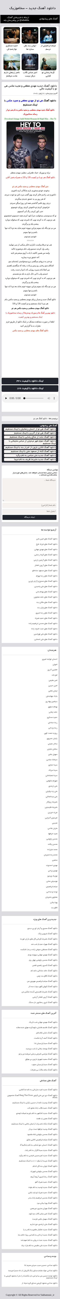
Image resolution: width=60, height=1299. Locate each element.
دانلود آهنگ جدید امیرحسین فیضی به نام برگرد (38, 1156)
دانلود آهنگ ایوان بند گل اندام (45, 1166)
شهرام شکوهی (51, 781)
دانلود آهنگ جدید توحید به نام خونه (42, 1187)
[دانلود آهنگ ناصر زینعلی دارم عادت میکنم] (12, 62)
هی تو (52, 220)
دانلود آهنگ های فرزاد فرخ (46, 544)
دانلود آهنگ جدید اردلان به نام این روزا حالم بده (37, 1235)
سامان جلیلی (52, 749)
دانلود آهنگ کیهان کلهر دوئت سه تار (42, 987)
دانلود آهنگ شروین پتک (47, 934)
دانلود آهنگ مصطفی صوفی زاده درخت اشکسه (38, 950)
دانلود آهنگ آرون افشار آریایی (44, 997)
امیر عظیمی (53, 680)
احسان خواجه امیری (49, 659)
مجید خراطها (52, 834)
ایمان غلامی (52, 691)
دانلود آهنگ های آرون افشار (45, 565)
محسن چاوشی (51, 839)
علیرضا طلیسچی (51, 807)
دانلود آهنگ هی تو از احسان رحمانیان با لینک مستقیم (31, 429)
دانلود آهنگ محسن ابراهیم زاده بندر (42, 1198)
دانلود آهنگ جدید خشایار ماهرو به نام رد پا (40, 1230)
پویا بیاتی (53, 903)
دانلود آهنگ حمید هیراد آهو (46, 1182)
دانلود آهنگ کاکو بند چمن (47, 976)
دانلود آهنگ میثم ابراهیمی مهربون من (42, 981)
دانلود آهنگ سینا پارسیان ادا (45, 1044)
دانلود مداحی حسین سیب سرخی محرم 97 (40, 1265)
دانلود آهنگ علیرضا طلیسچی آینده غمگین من (39, 992)
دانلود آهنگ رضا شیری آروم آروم (43, 1177)
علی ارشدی (52, 786)
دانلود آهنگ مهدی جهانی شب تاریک (43, 1022)
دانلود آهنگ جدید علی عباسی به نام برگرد (36, 455)
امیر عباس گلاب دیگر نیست (30, 74)
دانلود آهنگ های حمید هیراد (46, 618)
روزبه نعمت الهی (50, 733)
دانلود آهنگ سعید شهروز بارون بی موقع (41, 1059)
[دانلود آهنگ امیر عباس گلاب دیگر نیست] (30, 62)
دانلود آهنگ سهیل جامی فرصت (44, 1219)
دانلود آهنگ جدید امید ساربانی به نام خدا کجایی (38, 1090)
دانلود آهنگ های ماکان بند (46, 602)
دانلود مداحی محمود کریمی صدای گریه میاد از (39, 1283)
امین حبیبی (52, 686)
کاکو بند (54, 908)
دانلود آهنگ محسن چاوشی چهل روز (43, 960)
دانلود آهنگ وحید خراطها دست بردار (42, 1129)
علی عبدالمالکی (51, 797)
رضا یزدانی (52, 728)
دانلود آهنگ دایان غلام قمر (46, 1033)
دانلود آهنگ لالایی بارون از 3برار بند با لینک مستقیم (31, 447)
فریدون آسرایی (51, 818)
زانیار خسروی (52, 739)
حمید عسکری (52, 717)
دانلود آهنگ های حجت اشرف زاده (44, 629)
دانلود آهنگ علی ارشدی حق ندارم (43, 1224)
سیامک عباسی (51, 760)
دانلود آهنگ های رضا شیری (46, 613)
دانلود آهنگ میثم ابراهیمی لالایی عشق (41, 1140)
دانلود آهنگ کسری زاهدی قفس (44, 966)
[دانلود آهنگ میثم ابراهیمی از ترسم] (48, 35)
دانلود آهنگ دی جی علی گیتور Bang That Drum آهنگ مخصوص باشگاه (32, 1097)
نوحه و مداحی (51, 892)
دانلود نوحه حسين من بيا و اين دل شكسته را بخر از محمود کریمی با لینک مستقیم (30, 1277)
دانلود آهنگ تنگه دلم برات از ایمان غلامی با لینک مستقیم (34, 1124)
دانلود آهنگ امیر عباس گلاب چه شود (43, 1214)
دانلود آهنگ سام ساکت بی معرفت (43, 1070)
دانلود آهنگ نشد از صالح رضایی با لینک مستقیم (33, 437)
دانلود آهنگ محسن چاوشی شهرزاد (43, 1172)
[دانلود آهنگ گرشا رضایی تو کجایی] (48, 62)
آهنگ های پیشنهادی (48, 19)
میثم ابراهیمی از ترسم (48, 48)
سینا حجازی (52, 765)
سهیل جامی (52, 755)
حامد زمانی (53, 712)
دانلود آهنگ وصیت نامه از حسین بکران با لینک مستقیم (34, 1103)
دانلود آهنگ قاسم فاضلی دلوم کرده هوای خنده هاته (36, 1028)
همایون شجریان (51, 897)
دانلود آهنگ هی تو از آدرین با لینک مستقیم (35, 433)
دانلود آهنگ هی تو (40, 418)
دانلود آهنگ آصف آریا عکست (45, 1038)
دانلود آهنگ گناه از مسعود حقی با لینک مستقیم (33, 451)
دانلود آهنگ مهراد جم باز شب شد (44, 944)
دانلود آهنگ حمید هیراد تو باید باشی (42, 1193)
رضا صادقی (52, 723)
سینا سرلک (52, 770)
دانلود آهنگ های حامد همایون (45, 597)
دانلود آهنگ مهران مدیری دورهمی (43, 1209)
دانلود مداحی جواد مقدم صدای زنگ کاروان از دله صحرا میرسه (32, 1271)
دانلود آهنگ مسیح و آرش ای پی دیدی (42, 929)
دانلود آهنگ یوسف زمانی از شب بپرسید (41, 1049)
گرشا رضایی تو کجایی (48, 74)
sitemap (54, 25)
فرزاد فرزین (52, 813)
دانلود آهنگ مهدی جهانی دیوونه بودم (42, 955)
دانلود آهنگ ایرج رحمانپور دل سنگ (43, 1003)
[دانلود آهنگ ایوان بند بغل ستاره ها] (30, 35)
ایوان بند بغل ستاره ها (30, 48)
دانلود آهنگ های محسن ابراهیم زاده (43, 624)
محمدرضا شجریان (50, 855)
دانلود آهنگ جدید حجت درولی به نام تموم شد (39, 1240)
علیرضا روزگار (51, 802)
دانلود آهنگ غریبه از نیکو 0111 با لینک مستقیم (38, 1161)
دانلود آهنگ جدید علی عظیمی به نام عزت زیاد (39, 1246)
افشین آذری (52, 670)
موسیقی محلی (51, 881)
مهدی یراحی (52, 871)
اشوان (55, 665)
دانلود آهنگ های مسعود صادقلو (44, 571)
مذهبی (54, 860)
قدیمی (54, 823)
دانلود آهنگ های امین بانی (46, 539)
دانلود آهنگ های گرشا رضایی (45, 555)
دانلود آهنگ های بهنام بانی (46, 592)
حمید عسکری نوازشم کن (12, 48)
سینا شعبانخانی (51, 776)
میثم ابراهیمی (51, 887)
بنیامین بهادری (51, 702)
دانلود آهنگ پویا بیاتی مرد (47, 1203)
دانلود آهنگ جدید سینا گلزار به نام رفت (41, 1150)
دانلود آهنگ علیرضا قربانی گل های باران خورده (38, 939)
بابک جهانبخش (51, 696)
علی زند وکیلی (51, 792)
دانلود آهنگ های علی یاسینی (45, 587)
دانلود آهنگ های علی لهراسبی (45, 634)
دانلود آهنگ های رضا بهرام (46, 576)
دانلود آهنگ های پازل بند (47, 608)
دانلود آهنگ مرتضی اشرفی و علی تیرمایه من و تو (38, 1054)
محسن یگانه (52, 844)
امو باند (54, 675)
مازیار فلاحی (52, 829)
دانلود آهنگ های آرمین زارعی (45, 560)
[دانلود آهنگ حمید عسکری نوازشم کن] (12, 35)
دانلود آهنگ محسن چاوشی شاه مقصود (42, 1135)
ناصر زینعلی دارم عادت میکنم (12, 74)
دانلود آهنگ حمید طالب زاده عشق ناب (42, 1108)
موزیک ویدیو (52, 876)
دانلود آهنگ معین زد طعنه (46, 1119)
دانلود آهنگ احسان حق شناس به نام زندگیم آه (38, 1145)
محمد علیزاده (52, 850)
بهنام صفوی (52, 707)
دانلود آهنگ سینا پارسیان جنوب (44, 1065)
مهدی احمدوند (51, 866)
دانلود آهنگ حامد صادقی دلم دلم (44, 971)
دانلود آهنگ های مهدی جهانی (45, 550)
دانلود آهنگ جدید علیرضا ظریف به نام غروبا (35, 459)
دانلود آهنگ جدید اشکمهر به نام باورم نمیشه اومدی (36, 1113)
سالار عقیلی (52, 744)
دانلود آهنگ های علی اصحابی (45, 639)
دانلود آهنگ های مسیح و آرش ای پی (42, 581)
